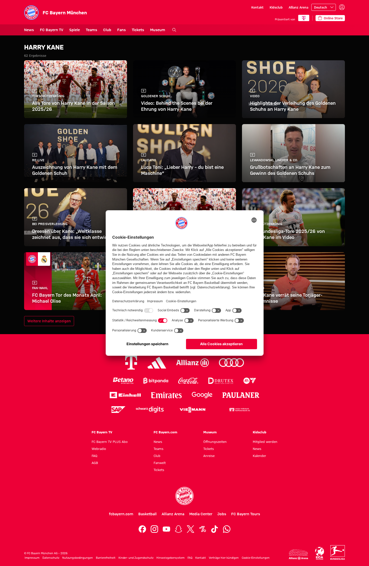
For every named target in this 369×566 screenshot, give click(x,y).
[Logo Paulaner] (241, 395)
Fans (121, 30)
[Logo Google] (202, 395)
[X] (191, 529)
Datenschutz (50, 557)
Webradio (99, 448)
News (29, 30)
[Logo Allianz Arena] (298, 554)
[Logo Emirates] (166, 395)
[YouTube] (166, 529)
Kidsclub (276, 7)
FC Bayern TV (51, 30)
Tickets (138, 30)
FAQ (94, 455)
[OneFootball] (203, 529)
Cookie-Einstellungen (256, 557)
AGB (95, 463)
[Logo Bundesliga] (337, 552)
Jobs (221, 514)
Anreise (209, 455)
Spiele (74, 30)
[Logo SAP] (118, 409)
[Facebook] (142, 529)
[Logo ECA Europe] (319, 553)
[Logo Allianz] (192, 362)
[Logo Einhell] (125, 395)
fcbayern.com (121, 514)
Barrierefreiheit (105, 557)
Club (107, 30)
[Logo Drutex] (220, 381)
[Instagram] (154, 529)
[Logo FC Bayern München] (184, 496)
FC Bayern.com (165, 432)
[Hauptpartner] (303, 18)
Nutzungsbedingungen (77, 557)
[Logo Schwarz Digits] (150, 409)
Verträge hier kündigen (224, 557)
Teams (91, 30)
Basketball (147, 514)
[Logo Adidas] (156, 362)
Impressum (32, 557)
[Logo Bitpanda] (155, 381)
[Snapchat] (178, 529)
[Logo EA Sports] (249, 381)
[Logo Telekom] (131, 363)
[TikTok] (215, 529)
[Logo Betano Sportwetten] (123, 381)
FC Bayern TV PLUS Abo (110, 441)
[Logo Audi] (231, 362)
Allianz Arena (298, 7)
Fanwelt (160, 463)
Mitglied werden (265, 441)
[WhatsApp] (227, 529)
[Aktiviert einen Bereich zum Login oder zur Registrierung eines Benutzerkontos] (342, 7)
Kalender (259, 455)
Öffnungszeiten (215, 441)
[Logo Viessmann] (192, 410)
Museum (157, 30)
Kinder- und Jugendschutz (135, 557)
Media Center (200, 514)
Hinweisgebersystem (170, 557)
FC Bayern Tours (245, 514)
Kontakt (257, 7)
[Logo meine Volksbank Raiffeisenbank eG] (239, 409)
